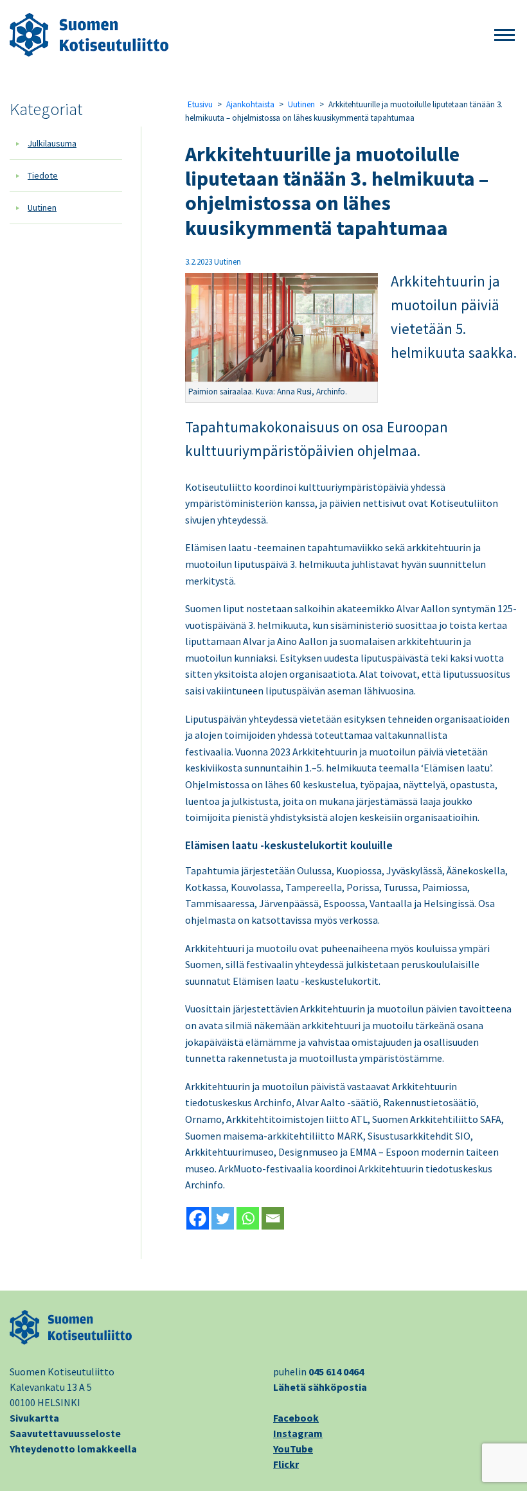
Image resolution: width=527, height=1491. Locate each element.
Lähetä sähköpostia (320, 1387)
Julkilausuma (52, 143)
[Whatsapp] (248, 1218)
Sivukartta (34, 1417)
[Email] (273, 1218)
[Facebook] (197, 1218)
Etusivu (200, 104)
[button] (504, 35)
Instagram (298, 1433)
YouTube (293, 1448)
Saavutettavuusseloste (65, 1433)
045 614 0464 (336, 1371)
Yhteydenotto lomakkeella (73, 1448)
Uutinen (42, 207)
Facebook (296, 1417)
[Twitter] (222, 1218)
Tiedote (43, 175)
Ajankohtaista (250, 104)
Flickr (286, 1464)
